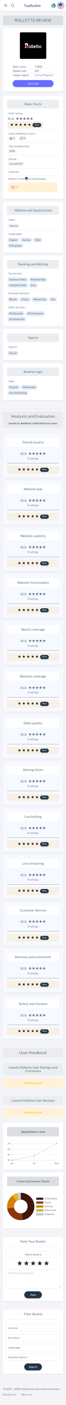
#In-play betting (18, 392)
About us (26, 1394)
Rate (36, 124)
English (13, 239)
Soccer (13, 353)
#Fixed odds (29, 387)
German (26, 239)
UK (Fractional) (35, 313)
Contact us (9, 1394)
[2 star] (16, 125)
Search (33, 1366)
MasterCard (39, 299)
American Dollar (17, 279)
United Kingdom (44, 75)
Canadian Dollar (17, 285)
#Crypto (13, 387)
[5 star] (29, 125)
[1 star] (12, 125)
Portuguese (15, 245)
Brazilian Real (38, 279)
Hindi (37, 239)
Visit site (33, 83)
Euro (33, 285)
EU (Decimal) (16, 313)
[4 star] (25, 125)
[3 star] (20, 125)
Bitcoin (13, 299)
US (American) (16, 319)
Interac (25, 299)
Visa (53, 299)
